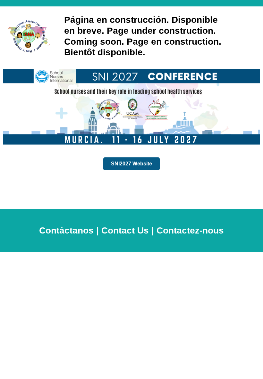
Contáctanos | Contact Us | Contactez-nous (131, 230)
